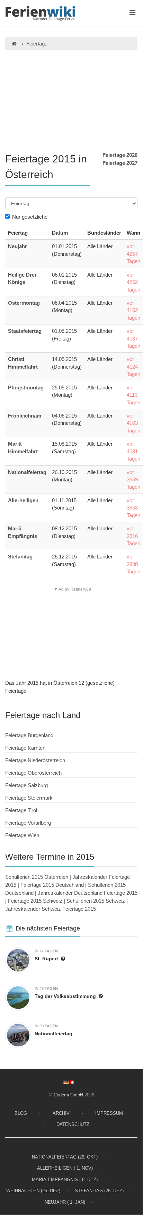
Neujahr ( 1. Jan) (65, 1202)
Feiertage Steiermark (29, 798)
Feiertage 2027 (119, 163)
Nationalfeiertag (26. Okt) (65, 1157)
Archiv (61, 1113)
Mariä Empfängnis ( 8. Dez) (65, 1179)
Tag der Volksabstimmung (65, 996)
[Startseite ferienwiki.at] (14, 44)
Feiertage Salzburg (26, 785)
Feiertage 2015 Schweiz (35, 901)
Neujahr (17, 246)
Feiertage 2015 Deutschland (52, 885)
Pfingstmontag (26, 387)
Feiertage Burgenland (29, 735)
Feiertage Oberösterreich (33, 773)
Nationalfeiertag (27, 472)
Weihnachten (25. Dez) (33, 1190)
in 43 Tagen (46, 988)
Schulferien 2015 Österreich (36, 877)
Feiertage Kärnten (25, 748)
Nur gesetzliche (29, 217)
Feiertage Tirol (21, 810)
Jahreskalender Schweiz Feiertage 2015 (50, 909)
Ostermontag (24, 303)
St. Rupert (46, 958)
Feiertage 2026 (119, 155)
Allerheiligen (23, 500)
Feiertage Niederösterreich (35, 760)
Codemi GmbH (68, 1094)
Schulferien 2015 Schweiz (95, 901)
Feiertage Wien (22, 835)
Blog (21, 1113)
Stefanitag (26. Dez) (99, 1190)
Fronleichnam (24, 416)
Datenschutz (72, 1124)
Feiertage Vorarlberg (28, 823)
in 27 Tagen (46, 951)
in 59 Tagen (46, 1026)
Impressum (109, 1113)
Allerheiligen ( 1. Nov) (65, 1168)
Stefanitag (20, 556)
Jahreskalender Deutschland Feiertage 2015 (87, 893)
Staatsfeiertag (25, 331)
